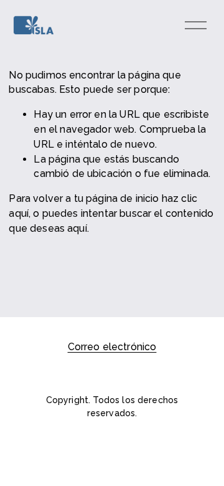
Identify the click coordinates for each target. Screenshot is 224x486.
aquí (77, 228)
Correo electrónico (112, 347)
